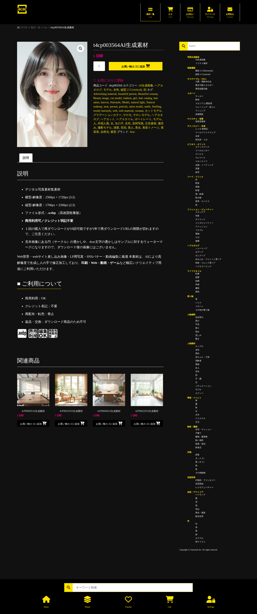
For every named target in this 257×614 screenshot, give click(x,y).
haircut (105, 102)
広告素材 (150, 123)
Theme (87, 607)
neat (106, 106)
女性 (116, 89)
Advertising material (105, 93)
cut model (116, 98)
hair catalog (145, 98)
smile (147, 106)
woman (139, 110)
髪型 (113, 131)
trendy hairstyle (102, 110)
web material (126, 110)
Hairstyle (115, 102)
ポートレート (143, 119)
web (115, 110)
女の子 (119, 123)
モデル (107, 89)
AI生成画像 (146, 85)
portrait (123, 106)
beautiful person (127, 93)
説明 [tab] (26, 157)
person (113, 106)
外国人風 (103, 123)
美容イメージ (150, 127)
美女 (138, 127)
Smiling (156, 106)
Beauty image (101, 98)
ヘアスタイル (124, 119)
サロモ (127, 115)
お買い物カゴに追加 (133, 66)
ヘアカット (108, 119)
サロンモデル (141, 115)
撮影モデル (105, 127)
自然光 (105, 131)
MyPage (210, 607)
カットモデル (153, 110)
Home (46, 607)
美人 (131, 127)
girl (135, 98)
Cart (169, 607)
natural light (138, 102)
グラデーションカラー (107, 115)
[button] (80, 48)
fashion (127, 98)
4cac (132, 131)
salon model (136, 106)
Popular (128, 607)
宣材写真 (138, 123)
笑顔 (123, 127)
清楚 (116, 127)
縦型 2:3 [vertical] (131, 89)
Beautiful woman (148, 93)
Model (125, 102)
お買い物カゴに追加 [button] (31, 424)
